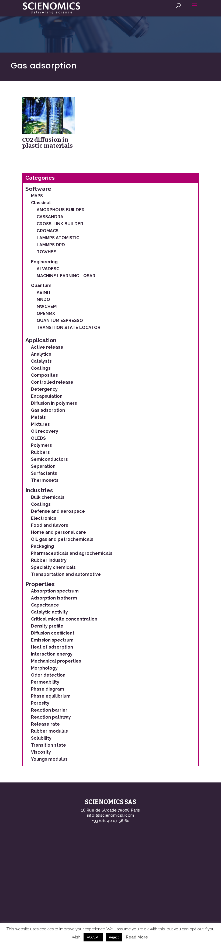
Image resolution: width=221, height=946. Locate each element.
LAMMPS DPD (51, 244)
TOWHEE (46, 251)
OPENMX (46, 313)
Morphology (44, 668)
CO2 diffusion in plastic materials (47, 142)
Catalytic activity (49, 612)
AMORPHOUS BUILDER (61, 209)
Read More (137, 937)
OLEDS (38, 438)
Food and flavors (49, 525)
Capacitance (45, 605)
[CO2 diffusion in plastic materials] (48, 115)
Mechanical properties (56, 661)
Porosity (40, 703)
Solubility (41, 738)
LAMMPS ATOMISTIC (58, 237)
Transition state (48, 745)
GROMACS (47, 230)
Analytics (41, 354)
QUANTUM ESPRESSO (60, 320)
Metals (38, 417)
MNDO (43, 299)
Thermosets (44, 480)
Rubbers (40, 452)
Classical (41, 202)
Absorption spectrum (55, 591)
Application (40, 340)
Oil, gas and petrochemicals (62, 539)
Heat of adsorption (52, 647)
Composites (44, 375)
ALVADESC (48, 268)
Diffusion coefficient (52, 633)
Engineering (44, 261)
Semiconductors (49, 459)
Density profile (47, 626)
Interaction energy (51, 654)
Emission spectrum (52, 640)
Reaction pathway (51, 717)
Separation (43, 466)
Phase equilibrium (51, 696)
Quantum (41, 285)
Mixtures (40, 424)
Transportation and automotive (66, 574)
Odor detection (48, 675)
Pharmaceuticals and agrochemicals (71, 553)
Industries (39, 490)
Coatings (41, 368)
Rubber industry (49, 560)
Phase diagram (47, 689)
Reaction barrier (49, 710)
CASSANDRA (50, 216)
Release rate (45, 724)
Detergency (44, 389)
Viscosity (41, 752)
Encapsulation (47, 396)
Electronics (43, 518)
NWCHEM (47, 306)
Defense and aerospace (58, 511)
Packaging (42, 546)
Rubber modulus (49, 731)
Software (38, 188)
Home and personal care (58, 532)
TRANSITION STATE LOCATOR (69, 327)
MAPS (37, 195)
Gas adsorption (48, 410)
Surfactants (44, 473)
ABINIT (44, 292)
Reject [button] (114, 937)
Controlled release (52, 382)
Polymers (41, 445)
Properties (40, 584)
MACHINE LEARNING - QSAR (66, 275)
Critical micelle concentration (64, 619)
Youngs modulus (49, 759)
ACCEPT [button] (93, 937)
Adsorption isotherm (54, 598)
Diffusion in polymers (54, 403)
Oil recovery (44, 431)
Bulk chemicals (47, 497)
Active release (47, 347)
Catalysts (41, 361)
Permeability (45, 682)
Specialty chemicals (53, 567)
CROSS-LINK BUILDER (60, 223)
